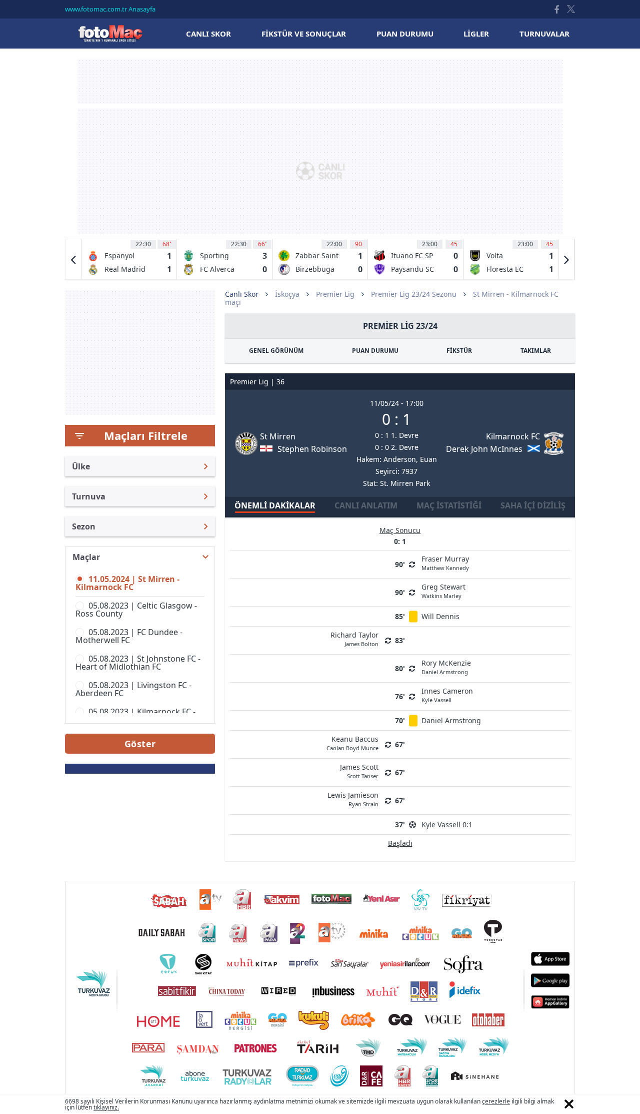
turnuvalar (545, 34)
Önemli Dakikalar (275, 505)
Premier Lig (335, 294)
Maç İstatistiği (449, 505)
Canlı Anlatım (366, 505)
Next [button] (566, 259)
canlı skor (208, 34)
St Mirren (278, 436)
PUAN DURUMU (375, 350)
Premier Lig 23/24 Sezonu (413, 294)
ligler (476, 34)
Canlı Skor (110, 33)
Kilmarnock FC (513, 436)
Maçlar (86, 557)
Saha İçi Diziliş (533, 505)
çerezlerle (496, 1101)
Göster (140, 744)
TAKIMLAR (535, 350)
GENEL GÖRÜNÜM (276, 350)
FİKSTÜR (459, 350)
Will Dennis (441, 616)
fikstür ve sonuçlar (304, 34)
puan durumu (405, 34)
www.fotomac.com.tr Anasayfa (110, 9)
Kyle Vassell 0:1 (447, 824)
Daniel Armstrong (451, 720)
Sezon (84, 526)
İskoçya (287, 294)
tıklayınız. (106, 1107)
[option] (129, 259)
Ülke (81, 466)
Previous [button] (74, 259)
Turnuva (89, 496)
